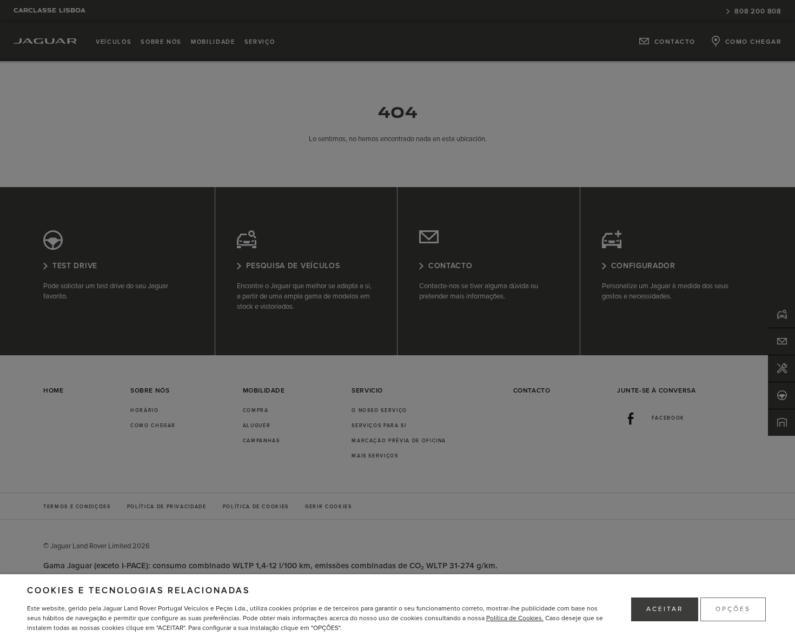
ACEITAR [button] (664, 609)
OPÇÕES (733, 609)
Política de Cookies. (515, 618)
